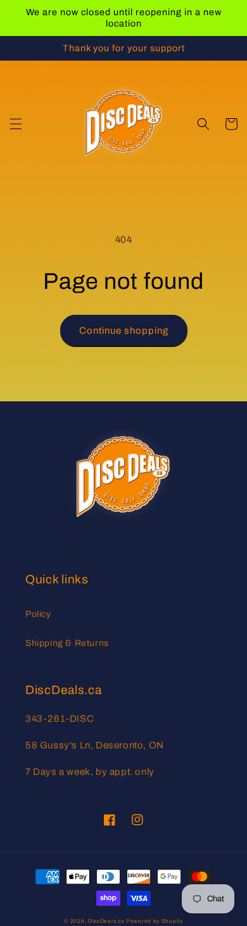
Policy (38, 614)
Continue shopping (123, 331)
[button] (16, 124)
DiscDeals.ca (106, 921)
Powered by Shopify (154, 921)
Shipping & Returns (67, 643)
